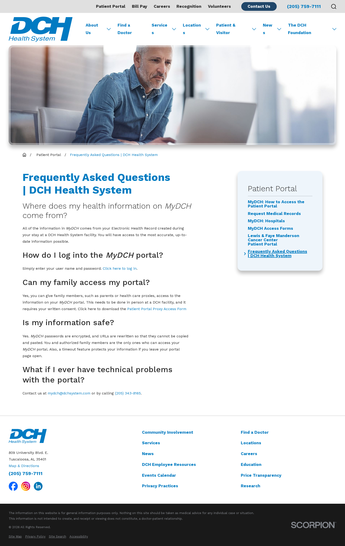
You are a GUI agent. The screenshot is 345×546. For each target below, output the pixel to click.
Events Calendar (159, 475)
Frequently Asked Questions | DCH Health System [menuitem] (277, 254)
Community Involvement (167, 432)
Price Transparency (261, 475)
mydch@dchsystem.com (69, 393)
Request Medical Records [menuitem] (274, 214)
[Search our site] (333, 6)
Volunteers (219, 6)
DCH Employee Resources (169, 464)
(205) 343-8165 (128, 393)
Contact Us (259, 6)
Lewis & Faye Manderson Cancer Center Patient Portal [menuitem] (273, 240)
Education (251, 464)
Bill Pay (139, 6)
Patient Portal (110, 6)
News (148, 453)
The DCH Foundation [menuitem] (299, 29)
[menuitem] (15, 536)
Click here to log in (120, 268)
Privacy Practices (160, 486)
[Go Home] (24, 155)
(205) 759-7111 (304, 6)
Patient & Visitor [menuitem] (225, 29)
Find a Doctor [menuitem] (125, 29)
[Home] (41, 29)
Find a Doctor (255, 432)
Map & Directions (24, 466)
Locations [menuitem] (192, 29)
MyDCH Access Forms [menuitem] (270, 228)
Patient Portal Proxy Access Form (156, 309)
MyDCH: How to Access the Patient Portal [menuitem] (276, 204)
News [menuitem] (267, 29)
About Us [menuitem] (92, 29)
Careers (162, 6)
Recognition (188, 6)
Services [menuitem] (159, 29)
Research (250, 486)
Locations (251, 443)
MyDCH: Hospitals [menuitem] (266, 221)
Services (151, 443)
